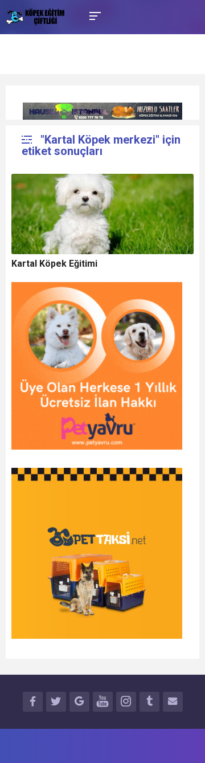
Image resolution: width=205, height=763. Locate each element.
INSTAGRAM (126, 702)
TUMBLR (149, 702)
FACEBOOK (33, 702)
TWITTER (56, 702)
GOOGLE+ (79, 702)
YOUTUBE (103, 702)
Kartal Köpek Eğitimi (54, 263)
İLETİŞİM (173, 702)
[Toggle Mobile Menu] (93, 15)
